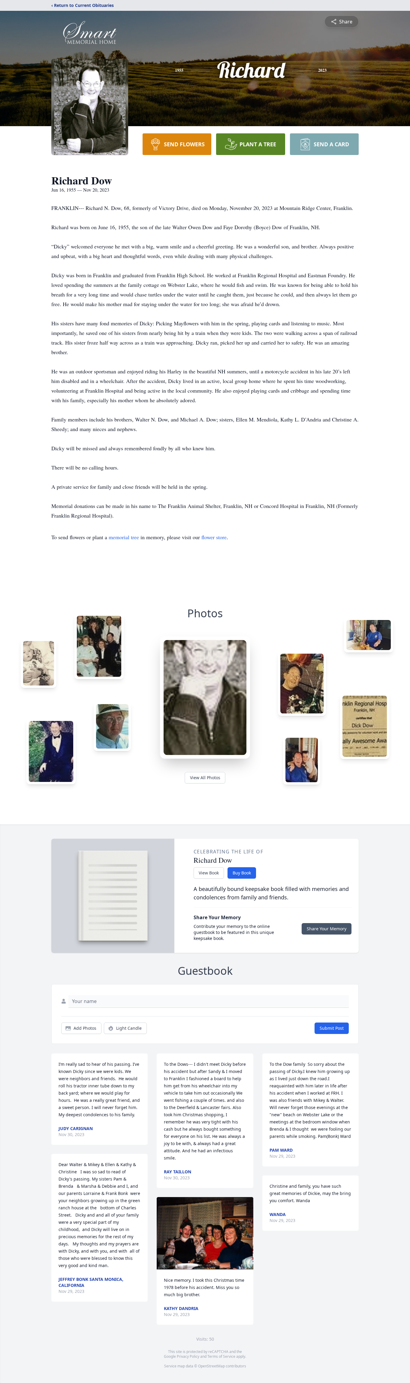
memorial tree (124, 537)
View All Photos (205, 777)
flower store (214, 537)
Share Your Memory (326, 929)
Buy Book (242, 873)
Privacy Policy (188, 1356)
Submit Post (332, 1028)
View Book (209, 873)
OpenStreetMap (211, 1366)
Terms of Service (221, 1356)
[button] (205, 1233)
